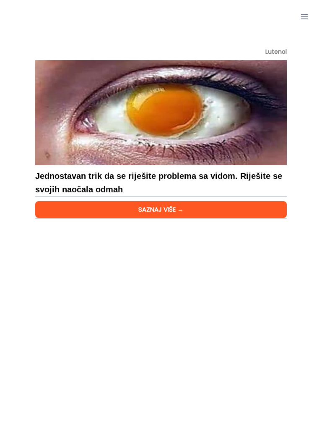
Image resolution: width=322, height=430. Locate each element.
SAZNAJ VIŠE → (161, 209)
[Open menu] (304, 16)
